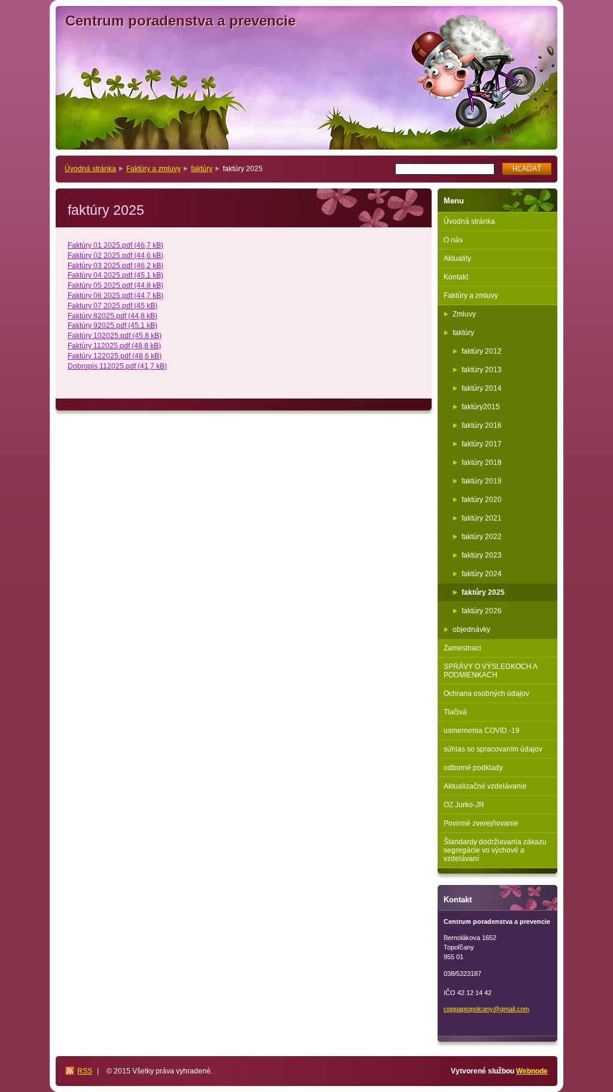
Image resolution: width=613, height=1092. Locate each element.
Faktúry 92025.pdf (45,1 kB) (112, 325)
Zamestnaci (462, 648)
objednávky (471, 629)
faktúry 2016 (482, 425)
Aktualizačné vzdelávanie (485, 786)
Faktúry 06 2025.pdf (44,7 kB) (115, 295)
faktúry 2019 (482, 481)
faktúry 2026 (482, 611)
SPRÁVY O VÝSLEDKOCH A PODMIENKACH (491, 670)
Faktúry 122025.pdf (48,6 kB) (115, 356)
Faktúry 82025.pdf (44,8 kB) (112, 316)
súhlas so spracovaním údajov (493, 749)
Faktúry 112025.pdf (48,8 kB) (114, 346)
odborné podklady (473, 768)
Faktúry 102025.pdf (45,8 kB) (115, 335)
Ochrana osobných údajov (486, 693)
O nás (453, 240)
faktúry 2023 (482, 555)
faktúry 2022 (482, 537)
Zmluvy (464, 314)
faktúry (202, 169)
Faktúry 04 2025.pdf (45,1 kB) (115, 275)
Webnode (532, 1071)
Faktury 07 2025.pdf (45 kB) (112, 306)
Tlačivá (455, 712)
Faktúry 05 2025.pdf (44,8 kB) (115, 285)
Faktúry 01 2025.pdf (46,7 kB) (115, 245)
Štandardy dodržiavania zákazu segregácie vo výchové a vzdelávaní (495, 850)
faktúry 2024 (482, 574)
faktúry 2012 (482, 351)
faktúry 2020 (482, 499)
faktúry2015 (481, 407)
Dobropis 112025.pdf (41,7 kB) (117, 366)
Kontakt (456, 277)
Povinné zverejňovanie (481, 823)
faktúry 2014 (482, 388)
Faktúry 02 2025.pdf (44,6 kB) (115, 255)
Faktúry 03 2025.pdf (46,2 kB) (115, 265)
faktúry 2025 (483, 592)
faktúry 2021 (482, 518)
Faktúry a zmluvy (153, 169)
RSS (84, 1071)
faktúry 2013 (482, 370)
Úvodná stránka (90, 169)
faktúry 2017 (482, 444)
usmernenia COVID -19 (482, 730)
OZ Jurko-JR (464, 805)
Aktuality (457, 258)
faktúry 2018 (482, 462)
